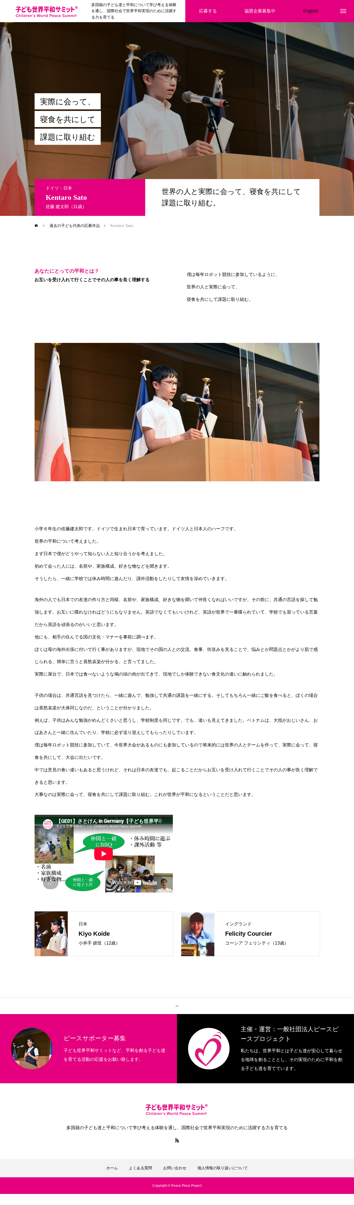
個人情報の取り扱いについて (222, 1168)
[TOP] (177, 1005)
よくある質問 (140, 1168)
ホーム (112, 1168)
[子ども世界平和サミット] (47, 11)
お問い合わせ (174, 1168)
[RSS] (177, 1140)
